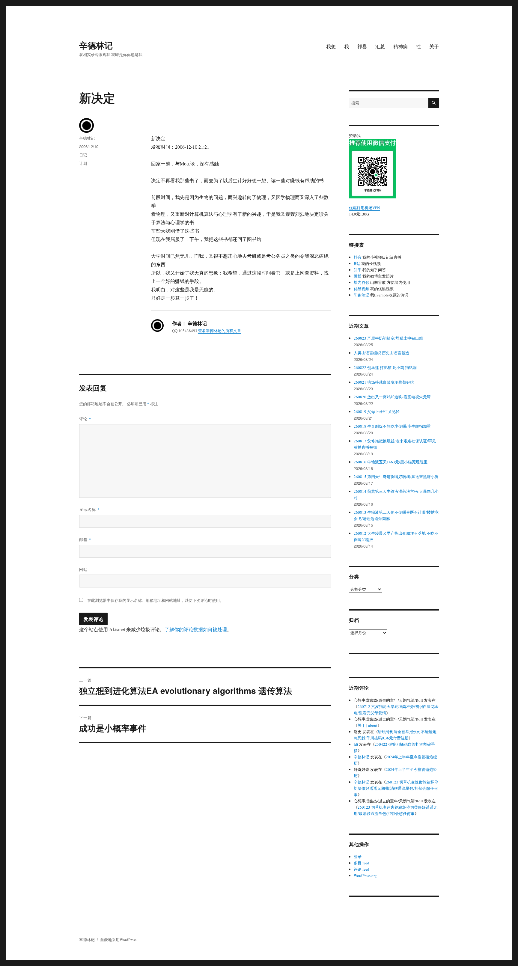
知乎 (358, 269)
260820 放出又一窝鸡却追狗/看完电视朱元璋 (392, 397)
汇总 (380, 46)
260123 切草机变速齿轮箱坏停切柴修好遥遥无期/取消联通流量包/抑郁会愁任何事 (396, 788)
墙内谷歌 (361, 282)
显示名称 (89, 509)
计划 (83, 163)
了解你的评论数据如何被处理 (196, 629)
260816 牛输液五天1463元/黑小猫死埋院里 (390, 462)
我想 (331, 46)
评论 (85, 418)
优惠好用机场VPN (364, 207)
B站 (357, 263)
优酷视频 (361, 288)
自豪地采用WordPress (118, 939)
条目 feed (361, 863)
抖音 (358, 257)
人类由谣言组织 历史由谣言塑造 (381, 352)
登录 (358, 856)
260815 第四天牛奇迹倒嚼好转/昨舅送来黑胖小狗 (396, 476)
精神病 (400, 46)
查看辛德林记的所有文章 (219, 330)
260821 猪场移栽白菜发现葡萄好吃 (384, 382)
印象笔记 (361, 295)
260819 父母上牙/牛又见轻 (377, 411)
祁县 (362, 46)
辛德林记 (96, 45)
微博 (358, 276)
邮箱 (85, 539)
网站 (83, 569)
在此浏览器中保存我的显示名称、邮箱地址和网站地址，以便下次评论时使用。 (155, 600)
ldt (356, 744)
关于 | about (367, 725)
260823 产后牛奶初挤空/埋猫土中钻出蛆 (388, 338)
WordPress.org (365, 875)
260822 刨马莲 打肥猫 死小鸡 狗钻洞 (385, 367)
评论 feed (361, 869)
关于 (434, 46)
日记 (83, 155)
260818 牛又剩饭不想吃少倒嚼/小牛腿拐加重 (392, 426)
